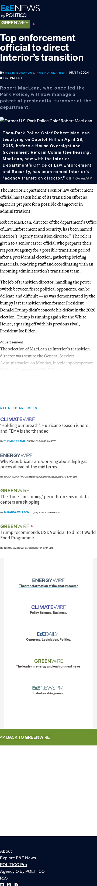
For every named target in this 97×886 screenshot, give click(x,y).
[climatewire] (18, 419)
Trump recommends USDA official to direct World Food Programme (48, 535)
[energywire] (17, 455)
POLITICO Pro (13, 864)
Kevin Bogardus (19, 72)
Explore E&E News (18, 858)
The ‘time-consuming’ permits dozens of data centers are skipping (44, 499)
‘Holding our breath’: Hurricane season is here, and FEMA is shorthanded (45, 428)
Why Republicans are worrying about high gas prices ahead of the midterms (43, 464)
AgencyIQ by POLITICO (22, 871)
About (6, 851)
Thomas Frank (14, 441)
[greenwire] (15, 491)
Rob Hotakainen (51, 72)
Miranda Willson (16, 512)
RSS (4, 878)
